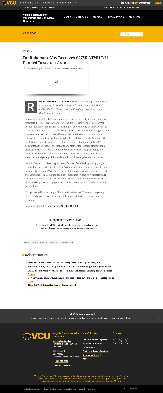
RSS (107, 7)
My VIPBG (52, 7)
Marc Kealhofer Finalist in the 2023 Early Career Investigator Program (64, 262)
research (54, 242)
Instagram (135, 7)
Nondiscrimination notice (31, 389)
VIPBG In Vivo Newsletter (60, 225)
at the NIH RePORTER (66, 206)
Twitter (115, 7)
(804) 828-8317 (61, 361)
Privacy (45, 389)
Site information (55, 389)
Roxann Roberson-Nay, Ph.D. (54, 101)
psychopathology (40, 242)
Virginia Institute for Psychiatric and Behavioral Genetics (38, 18)
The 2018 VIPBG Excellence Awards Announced (52, 285)
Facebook (124, 7)
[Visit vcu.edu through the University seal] (36, 333)
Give (157, 3)
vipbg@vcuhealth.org (64, 365)
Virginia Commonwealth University (48, 3)
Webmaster (91, 389)
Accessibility (67, 389)
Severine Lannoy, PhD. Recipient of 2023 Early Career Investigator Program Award (69, 266)
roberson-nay (66, 242)
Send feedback (80, 389)
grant (27, 242)
